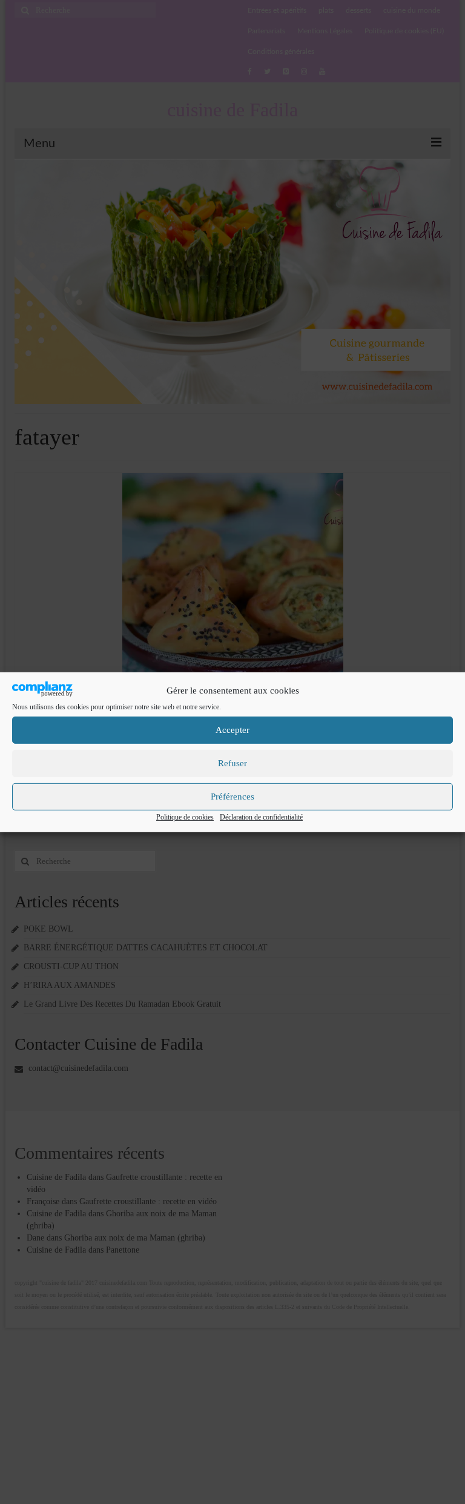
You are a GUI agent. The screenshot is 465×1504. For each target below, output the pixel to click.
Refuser (232, 763)
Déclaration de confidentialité (261, 817)
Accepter (232, 730)
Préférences (232, 796)
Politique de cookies (185, 817)
